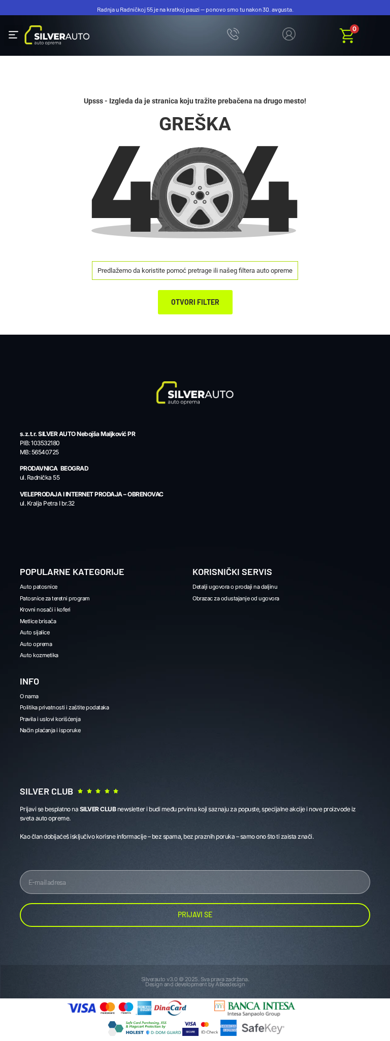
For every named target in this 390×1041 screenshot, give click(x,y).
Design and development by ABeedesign (195, 984)
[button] (13, 35)
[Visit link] (289, 35)
